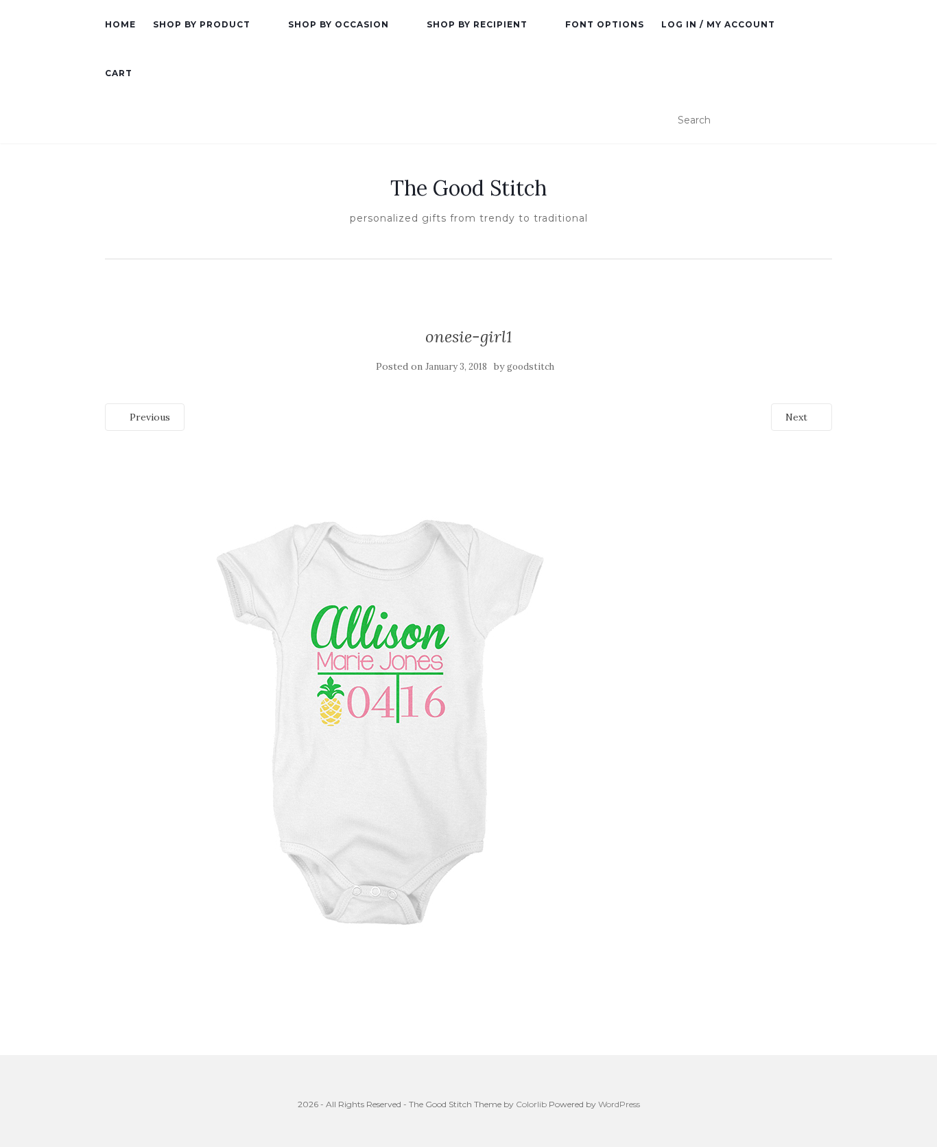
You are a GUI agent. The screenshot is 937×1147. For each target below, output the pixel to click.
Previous (148, 417)
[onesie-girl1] (379, 717)
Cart (118, 73)
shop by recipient (477, 24)
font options (604, 24)
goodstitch (530, 367)
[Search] (823, 120)
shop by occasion (338, 24)
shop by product (201, 24)
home (120, 24)
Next (797, 417)
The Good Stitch (468, 188)
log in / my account (718, 24)
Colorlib (531, 1104)
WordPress (619, 1104)
